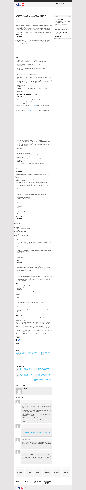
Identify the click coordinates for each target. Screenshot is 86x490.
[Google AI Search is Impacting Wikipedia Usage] (66, 473)
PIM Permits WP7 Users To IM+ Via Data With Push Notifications (32, 353)
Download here (20, 166)
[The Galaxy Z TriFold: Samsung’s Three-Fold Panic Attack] (29, 473)
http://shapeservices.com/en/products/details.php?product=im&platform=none (36, 432)
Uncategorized (27, 18)
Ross (22, 401)
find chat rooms (28, 110)
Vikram (17, 18)
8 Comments (33, 18)
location (35, 105)
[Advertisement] (37, 10)
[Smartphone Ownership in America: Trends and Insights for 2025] (38, 473)
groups (20, 109)
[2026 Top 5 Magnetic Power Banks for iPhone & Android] (20, 473)
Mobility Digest (31, 487)
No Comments (18, 372)
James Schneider (57, 29)
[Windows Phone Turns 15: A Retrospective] (57, 473)
